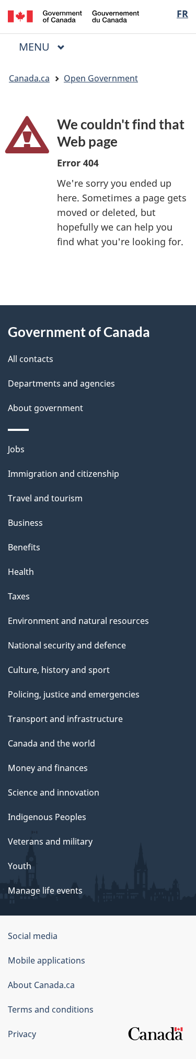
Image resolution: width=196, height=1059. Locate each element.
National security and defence (67, 645)
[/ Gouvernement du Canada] (73, 15)
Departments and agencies (61, 383)
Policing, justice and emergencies (74, 694)
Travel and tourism (45, 498)
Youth (19, 866)
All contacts (30, 359)
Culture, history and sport (59, 670)
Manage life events (45, 890)
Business (25, 522)
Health (21, 571)
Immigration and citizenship (63, 473)
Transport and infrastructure (65, 719)
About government (45, 408)
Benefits (24, 547)
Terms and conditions (51, 1009)
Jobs (16, 449)
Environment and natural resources (78, 621)
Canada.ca (29, 78)
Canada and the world (51, 743)
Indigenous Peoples (47, 817)
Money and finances (48, 768)
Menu (35, 47)
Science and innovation (53, 792)
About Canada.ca (41, 985)
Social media (32, 936)
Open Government (101, 78)
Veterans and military (50, 841)
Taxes (19, 596)
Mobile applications (46, 960)
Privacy (22, 1034)
